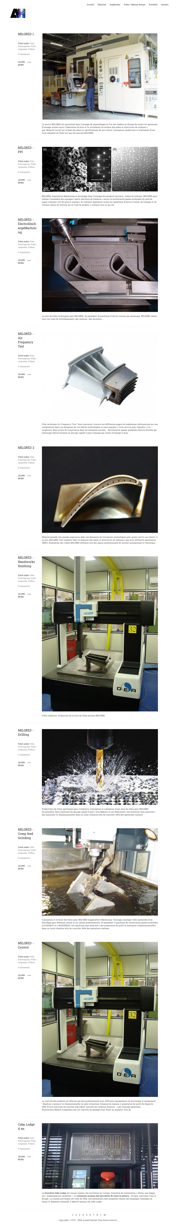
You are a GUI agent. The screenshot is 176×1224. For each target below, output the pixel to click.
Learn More (21, 63)
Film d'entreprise (26, 45)
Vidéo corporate (27, 48)
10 (105, 1215)
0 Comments (24, 54)
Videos (31, 49)
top (172, 1219)
